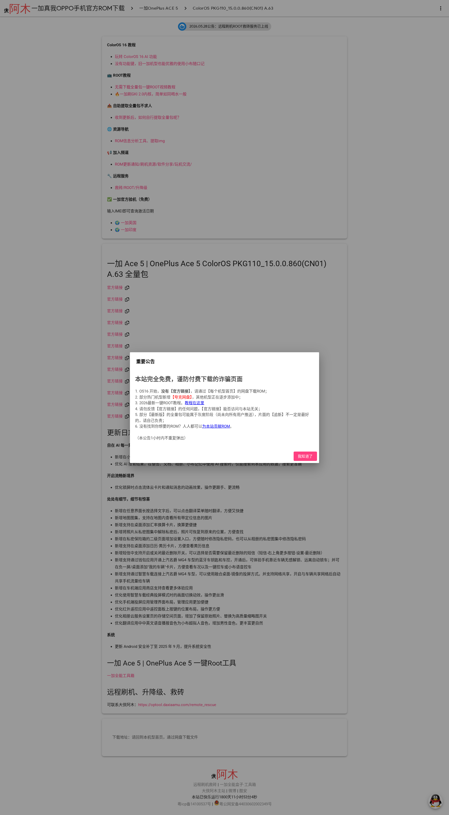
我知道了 (305, 456)
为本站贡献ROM (216, 426)
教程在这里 (194, 403)
